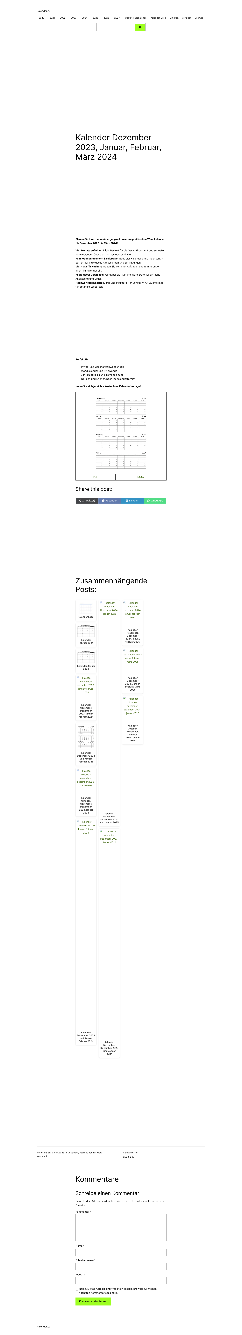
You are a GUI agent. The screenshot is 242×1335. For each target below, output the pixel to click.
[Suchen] (140, 27)
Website (80, 1274)
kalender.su (43, 11)
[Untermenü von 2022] (67, 18)
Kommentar (83, 1211)
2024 (133, 1156)
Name (79, 1245)
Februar (83, 1152)
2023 (126, 1156)
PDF (95, 476)
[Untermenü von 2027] (121, 18)
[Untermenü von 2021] (56, 18)
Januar (92, 1152)
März (99, 1152)
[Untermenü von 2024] (88, 18)
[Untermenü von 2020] (45, 18)
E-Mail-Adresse (85, 1260)
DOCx (140, 476)
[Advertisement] (121, 55)
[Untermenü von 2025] (99, 18)
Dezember (73, 1152)
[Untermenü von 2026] (110, 18)
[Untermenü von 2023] (77, 18)
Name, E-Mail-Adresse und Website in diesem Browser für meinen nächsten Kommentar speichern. (118, 1290)
